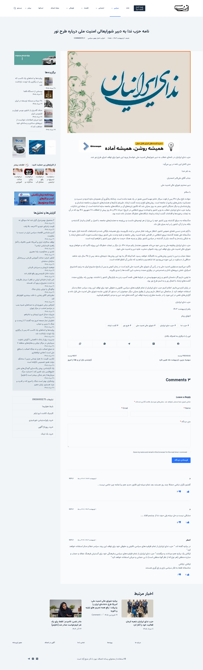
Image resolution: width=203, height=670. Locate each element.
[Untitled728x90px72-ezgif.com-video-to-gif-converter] (129, 146)
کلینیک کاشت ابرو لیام (43, 413)
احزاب (103, 38)
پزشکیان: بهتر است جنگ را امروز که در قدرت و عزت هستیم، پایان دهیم (35, 383)
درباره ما (138, 643)
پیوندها (109, 643)
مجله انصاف (55, 8)
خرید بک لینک (47, 434)
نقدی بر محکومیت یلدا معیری (41, 251)
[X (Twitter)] (153, 343)
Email (124, 408)
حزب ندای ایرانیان (168, 325)
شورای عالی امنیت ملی (145, 325)
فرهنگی (71, 8)
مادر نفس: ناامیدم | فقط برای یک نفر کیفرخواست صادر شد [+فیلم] (66, 623)
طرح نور (127, 325)
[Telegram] (129, 343)
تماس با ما (81, 643)
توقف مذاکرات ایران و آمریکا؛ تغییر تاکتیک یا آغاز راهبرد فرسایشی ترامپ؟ (34, 244)
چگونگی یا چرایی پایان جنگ (43, 289)
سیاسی (116, 8)
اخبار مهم (96, 38)
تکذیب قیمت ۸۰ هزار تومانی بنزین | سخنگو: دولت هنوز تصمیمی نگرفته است (36, 360)
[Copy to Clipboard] (80, 343)
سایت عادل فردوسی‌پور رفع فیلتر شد (39, 273)
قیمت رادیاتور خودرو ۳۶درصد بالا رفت (39, 226)
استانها (41, 8)
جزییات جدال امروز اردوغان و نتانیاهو (39, 314)
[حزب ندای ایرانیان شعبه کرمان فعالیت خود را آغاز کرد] (137, 608)
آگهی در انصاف (50, 643)
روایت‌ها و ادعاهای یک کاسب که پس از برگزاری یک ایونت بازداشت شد (28, 82)
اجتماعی (101, 8)
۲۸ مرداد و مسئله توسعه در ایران (28, 100)
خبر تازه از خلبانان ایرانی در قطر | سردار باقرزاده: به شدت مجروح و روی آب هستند (35, 281)
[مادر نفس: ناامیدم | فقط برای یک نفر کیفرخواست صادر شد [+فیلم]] (65, 608)
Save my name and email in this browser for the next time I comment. (160, 452)
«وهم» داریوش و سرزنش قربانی (41, 267)
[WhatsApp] (104, 343)
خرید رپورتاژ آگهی (45, 427)
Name (187, 408)
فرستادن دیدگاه (181, 460)
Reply (71, 478)
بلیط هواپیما (47, 406)
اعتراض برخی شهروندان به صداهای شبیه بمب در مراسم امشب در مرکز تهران (35, 306)
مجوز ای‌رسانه (17, 643)
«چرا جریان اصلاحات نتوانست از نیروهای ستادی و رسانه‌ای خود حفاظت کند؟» (29, 123)
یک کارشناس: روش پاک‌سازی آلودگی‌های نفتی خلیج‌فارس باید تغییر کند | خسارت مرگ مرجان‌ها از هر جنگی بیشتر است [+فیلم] (35, 372)
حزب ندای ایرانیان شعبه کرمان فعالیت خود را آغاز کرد (139, 623)
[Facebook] (178, 343)
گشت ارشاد (113, 325)
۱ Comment (96, 615)
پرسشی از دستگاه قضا (33, 91)
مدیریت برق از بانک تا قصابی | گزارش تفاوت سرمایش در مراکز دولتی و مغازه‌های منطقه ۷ (35, 341)
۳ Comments (79, 38)
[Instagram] (33, 659)
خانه (127, 8)
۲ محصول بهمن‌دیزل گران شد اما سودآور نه (36, 220)
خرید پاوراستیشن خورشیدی (41, 420)
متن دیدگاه (185, 421)
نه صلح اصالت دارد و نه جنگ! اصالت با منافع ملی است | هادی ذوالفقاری (35, 351)
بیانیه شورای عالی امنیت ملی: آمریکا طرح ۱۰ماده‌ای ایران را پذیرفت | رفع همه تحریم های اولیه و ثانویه (101, 606)
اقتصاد (86, 8)
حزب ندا (184, 325)
